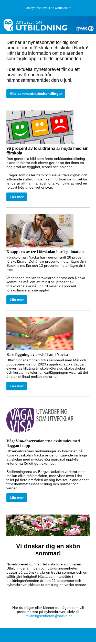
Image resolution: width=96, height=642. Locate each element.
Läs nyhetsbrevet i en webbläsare (48, 8)
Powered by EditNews (48, 636)
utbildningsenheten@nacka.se (48, 616)
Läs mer (17, 197)
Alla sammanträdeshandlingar (36, 93)
